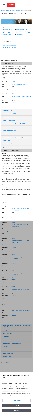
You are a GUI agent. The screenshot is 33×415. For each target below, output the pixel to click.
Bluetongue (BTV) (6, 32)
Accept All (16, 410)
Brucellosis (6, 133)
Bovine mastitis (6, 44)
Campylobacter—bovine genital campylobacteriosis (16, 137)
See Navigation (4, 17)
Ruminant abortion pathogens (9, 45)
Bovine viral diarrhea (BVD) (9, 130)
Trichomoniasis (19, 34)
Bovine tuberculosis (8, 127)
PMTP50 (13, 81)
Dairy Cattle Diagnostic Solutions (10, 47)
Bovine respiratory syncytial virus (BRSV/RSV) (14, 123)
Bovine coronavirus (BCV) (9, 113)
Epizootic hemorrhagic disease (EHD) (12, 147)
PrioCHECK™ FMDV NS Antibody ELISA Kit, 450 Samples (20, 209)
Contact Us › (14, 89)
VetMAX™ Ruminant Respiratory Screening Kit (21, 97)
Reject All (16, 405)
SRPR (13, 93)
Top (30, 199)
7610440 (13, 206)
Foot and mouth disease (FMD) (10, 150)
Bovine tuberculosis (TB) (21, 29)
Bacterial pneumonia (8, 63)
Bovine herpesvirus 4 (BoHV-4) (10, 117)
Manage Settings (16, 400)
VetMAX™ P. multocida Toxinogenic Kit (20, 84)
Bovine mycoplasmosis (9, 120)
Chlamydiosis (6, 140)
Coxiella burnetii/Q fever (9, 143)
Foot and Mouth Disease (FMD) (9, 49)
